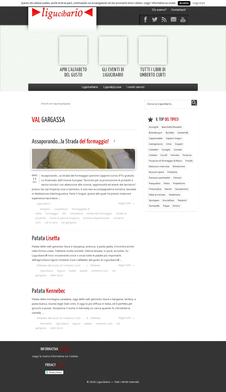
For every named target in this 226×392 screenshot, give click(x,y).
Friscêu (189, 160)
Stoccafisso (168, 200)
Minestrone (179, 166)
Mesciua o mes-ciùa (159, 166)
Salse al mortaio (157, 194)
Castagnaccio (156, 143)
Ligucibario (43, 203)
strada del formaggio (99, 213)
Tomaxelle (154, 205)
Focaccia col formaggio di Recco (165, 160)
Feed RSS (164, 19)
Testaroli (182, 200)
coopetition (61, 209)
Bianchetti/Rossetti (172, 126)
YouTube (183, 19)
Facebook (145, 19)
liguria (61, 270)
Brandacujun (155, 132)
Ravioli (168, 189)
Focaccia (187, 155)
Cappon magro (174, 138)
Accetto (184, 3)
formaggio (52, 213)
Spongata (154, 200)
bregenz (45, 209)
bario (62, 13)
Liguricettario (90, 87)
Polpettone (179, 183)
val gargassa (68, 222)
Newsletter (173, 19)
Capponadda (155, 138)
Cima (168, 143)
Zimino (176, 205)
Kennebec (48, 291)
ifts (64, 213)
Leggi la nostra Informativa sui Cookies (55, 356)
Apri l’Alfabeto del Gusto (73, 73)
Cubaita (153, 155)
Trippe (166, 205)
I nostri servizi (135, 87)
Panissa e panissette (159, 177)
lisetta (72, 270)
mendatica (76, 213)
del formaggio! (71, 142)
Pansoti (177, 177)
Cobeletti (153, 149)
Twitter (154, 19)
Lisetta (46, 238)
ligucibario (46, 270)
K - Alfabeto (94, 318)
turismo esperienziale (96, 218)
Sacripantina (181, 189)
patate (83, 270)
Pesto (167, 183)
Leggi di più (199, 3)
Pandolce (172, 172)
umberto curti (99, 270)
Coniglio (166, 149)
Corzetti (178, 149)
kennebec (46, 323)
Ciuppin (179, 143)
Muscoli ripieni (156, 172)
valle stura (56, 275)
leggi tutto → (126, 203)
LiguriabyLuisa (112, 87)
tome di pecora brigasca (64, 218)
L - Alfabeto (93, 265)
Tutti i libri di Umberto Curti (153, 73)
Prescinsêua (155, 189)
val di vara (51, 222)
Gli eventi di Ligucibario (113, 73)
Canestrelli (182, 132)
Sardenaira (174, 194)
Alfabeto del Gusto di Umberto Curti (59, 265)
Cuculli (163, 155)
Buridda (170, 132)
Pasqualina (154, 183)
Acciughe (153, 126)
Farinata (175, 155)
